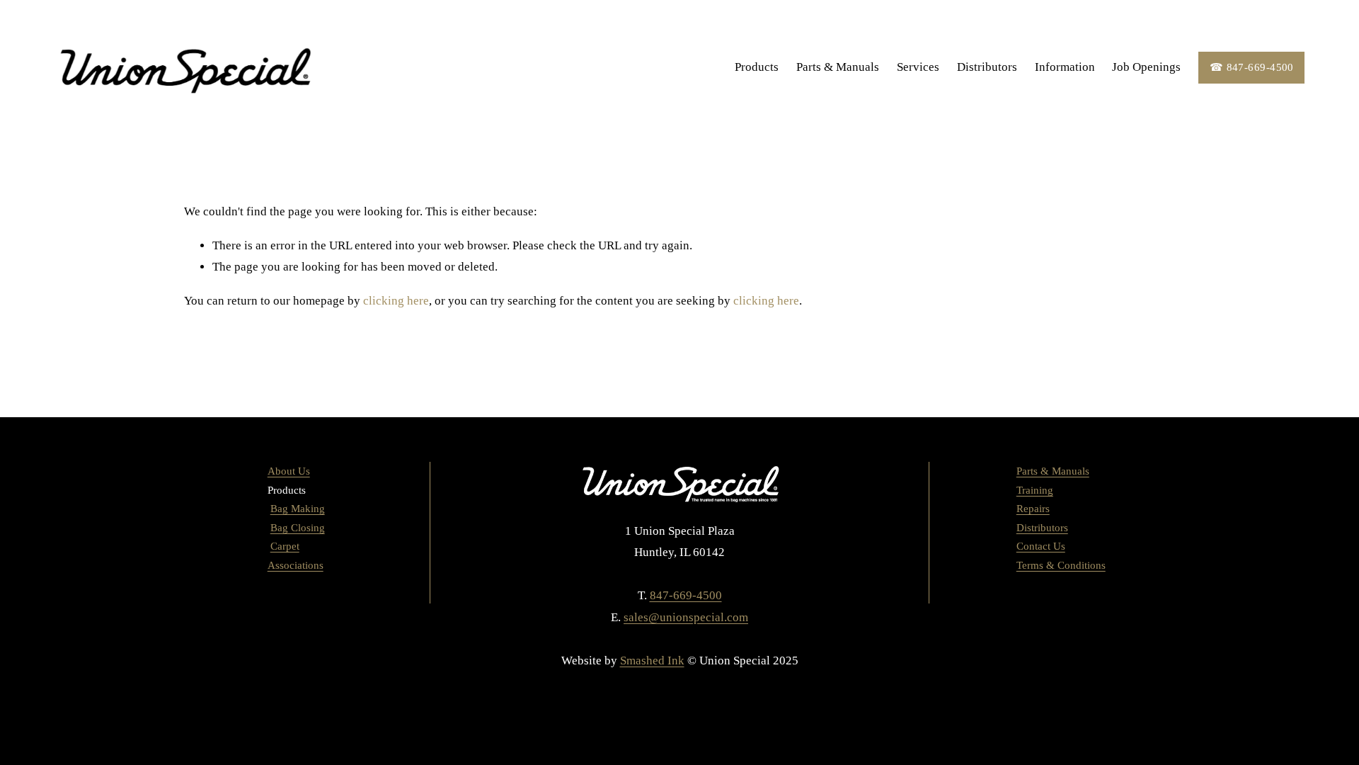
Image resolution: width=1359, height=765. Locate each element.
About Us (289, 471)
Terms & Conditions (1061, 565)
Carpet (284, 546)
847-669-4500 (686, 595)
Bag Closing (297, 527)
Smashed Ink (652, 660)
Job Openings (1146, 67)
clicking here (396, 300)
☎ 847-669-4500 (1252, 67)
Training (1034, 490)
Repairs (1033, 508)
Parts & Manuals (837, 67)
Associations (295, 565)
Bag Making (297, 508)
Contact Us (1040, 546)
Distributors (987, 67)
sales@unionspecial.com (686, 617)
